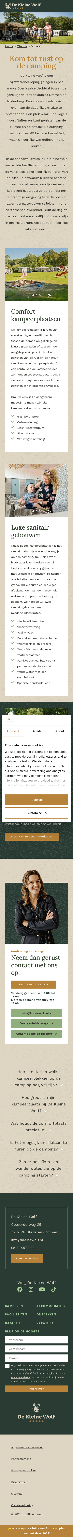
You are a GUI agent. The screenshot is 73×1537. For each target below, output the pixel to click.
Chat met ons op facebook (35, 1033)
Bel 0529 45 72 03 (32, 984)
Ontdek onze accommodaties (31, 836)
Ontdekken (46, 1314)
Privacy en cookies (23, 1470)
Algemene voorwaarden (27, 1447)
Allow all (36, 799)
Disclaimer (18, 1482)
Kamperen (14, 1306)
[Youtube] (42, 1289)
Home (9, 46)
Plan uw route (26, 1258)
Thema (22, 46)
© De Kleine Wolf (27, 1514)
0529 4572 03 (22, 1248)
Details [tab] (37, 731)
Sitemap (17, 1493)
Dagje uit (13, 1323)
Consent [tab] (13, 731)
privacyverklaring (21, 1377)
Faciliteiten (16, 1314)
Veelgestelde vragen (35, 1023)
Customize (34, 813)
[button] (23, 295)
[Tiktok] (53, 1289)
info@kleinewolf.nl (27, 1240)
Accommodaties (50, 1306)
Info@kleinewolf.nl (35, 1013)
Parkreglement (21, 1458)
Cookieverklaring (22, 1505)
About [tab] (59, 731)
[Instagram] (31, 1289)
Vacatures (46, 1323)
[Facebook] (20, 1289)
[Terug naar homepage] (23, 5)
